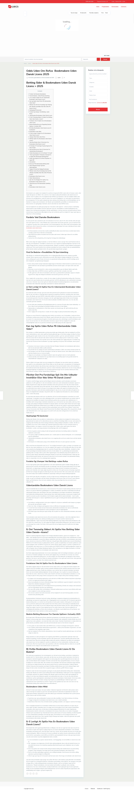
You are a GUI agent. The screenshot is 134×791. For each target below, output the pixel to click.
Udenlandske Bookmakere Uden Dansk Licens (40, 115)
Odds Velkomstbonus (34, 178)
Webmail (93, 788)
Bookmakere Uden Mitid (35, 131)
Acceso (86, 788)
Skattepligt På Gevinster (35, 110)
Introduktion (32, 162)
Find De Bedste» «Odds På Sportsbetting (39, 96)
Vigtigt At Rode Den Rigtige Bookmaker (39, 169)
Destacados (115, 6)
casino (29, 63)
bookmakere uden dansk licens (34, 228)
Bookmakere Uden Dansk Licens (37, 187)
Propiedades (105, 6)
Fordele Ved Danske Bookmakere (37, 94)
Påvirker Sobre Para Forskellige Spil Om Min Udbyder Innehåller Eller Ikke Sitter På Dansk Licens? (40, 172)
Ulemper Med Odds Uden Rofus (37, 137)
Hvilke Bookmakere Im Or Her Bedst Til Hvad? (40, 153)
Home (25, 63)
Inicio (97, 6)
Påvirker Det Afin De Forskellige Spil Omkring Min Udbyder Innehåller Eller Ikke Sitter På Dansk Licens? (40, 106)
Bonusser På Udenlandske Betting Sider (39, 164)
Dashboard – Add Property (103, 788)
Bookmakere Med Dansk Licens (37, 176)
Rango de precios (92, 102)
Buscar (98, 109)
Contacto (123, 6)
